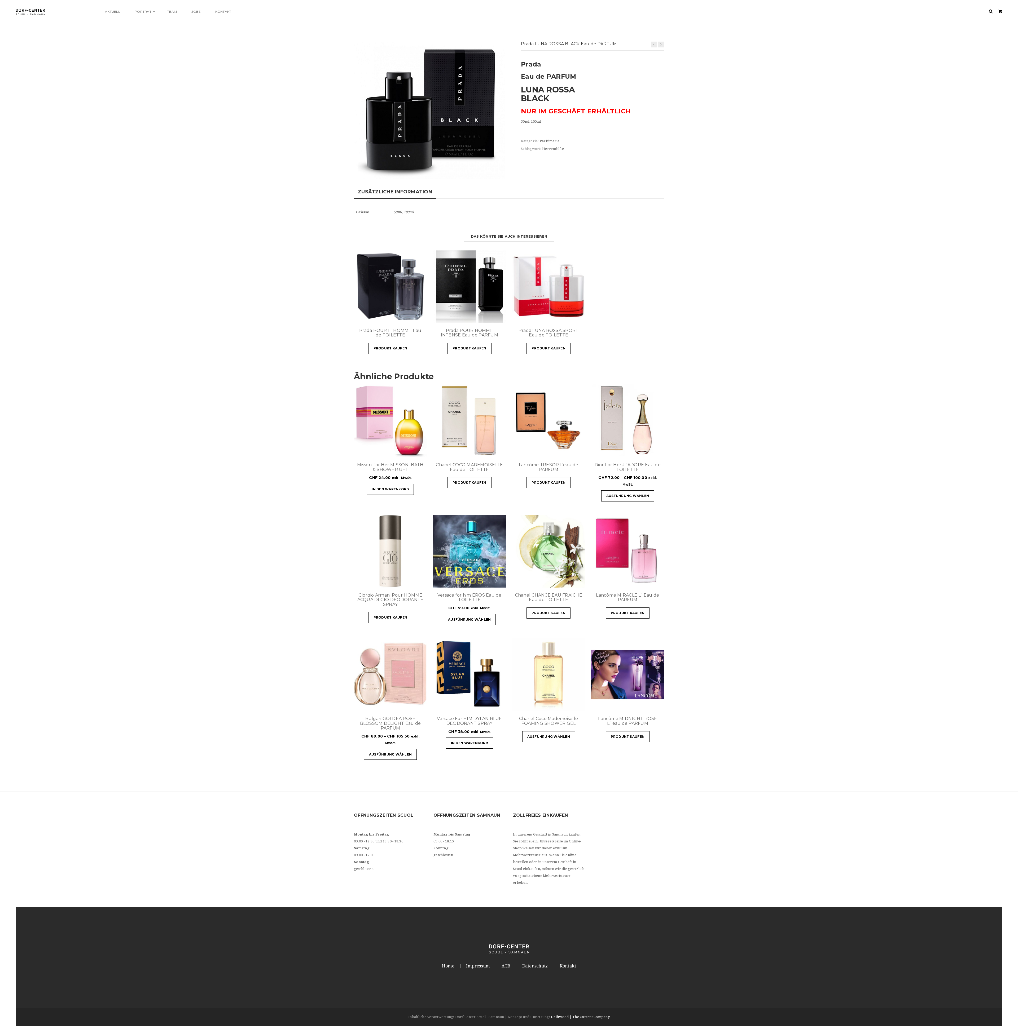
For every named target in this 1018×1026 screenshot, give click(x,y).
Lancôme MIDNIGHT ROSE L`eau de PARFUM (627, 721)
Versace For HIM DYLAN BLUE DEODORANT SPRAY (469, 721)
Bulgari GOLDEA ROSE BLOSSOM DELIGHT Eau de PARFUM (390, 723)
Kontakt (568, 966)
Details (407, 316)
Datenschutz (535, 966)
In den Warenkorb (390, 489)
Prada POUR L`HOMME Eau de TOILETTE (390, 333)
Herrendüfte (553, 149)
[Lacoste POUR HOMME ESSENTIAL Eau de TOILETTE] (654, 44)
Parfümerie (550, 141)
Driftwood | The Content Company (580, 1017)
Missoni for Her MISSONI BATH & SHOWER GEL (390, 467)
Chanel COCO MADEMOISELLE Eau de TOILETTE (469, 467)
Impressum (478, 966)
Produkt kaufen (390, 348)
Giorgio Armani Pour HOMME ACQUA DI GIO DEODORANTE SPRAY (390, 600)
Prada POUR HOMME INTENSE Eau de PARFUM (469, 333)
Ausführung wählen (627, 496)
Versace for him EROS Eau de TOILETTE (469, 597)
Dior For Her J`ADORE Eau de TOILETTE (628, 467)
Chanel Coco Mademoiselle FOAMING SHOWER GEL (548, 721)
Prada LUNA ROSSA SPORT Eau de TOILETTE (549, 333)
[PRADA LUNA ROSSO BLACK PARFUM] (429, 110)
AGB (506, 966)
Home (448, 966)
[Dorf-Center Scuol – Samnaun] (57, 11)
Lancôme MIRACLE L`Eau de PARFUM (627, 597)
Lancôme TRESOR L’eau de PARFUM (548, 467)
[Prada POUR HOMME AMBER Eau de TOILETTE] (661, 44)
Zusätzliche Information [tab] (395, 192)
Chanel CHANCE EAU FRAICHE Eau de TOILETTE (548, 597)
